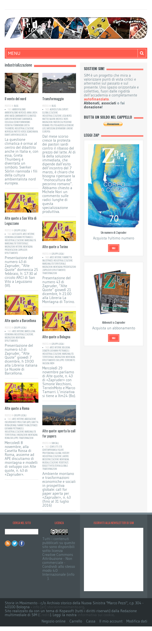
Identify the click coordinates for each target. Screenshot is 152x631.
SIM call (55, 443)
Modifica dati (136, 621)
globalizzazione (50, 112)
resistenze (63, 462)
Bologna (66, 347)
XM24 (52, 363)
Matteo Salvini (48, 118)
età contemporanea (52, 448)
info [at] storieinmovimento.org (58, 607)
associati (108, 103)
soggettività (48, 465)
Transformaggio (53, 98)
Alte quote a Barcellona (20, 320)
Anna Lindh (32, 112)
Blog (16, 105)
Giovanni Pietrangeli (23, 237)
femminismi (18, 125)
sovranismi (61, 128)
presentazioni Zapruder (16, 249)
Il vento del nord (15, 98)
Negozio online (54, 621)
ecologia (9, 122)
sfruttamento (11, 252)
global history (62, 453)
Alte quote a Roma (17, 408)
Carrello (75, 621)
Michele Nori (62, 118)
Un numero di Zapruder (113, 232)
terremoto (70, 360)
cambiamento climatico (25, 115)
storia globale (61, 465)
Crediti (44, 615)
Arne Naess (9, 115)
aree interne (28, 233)
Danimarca (27, 118)
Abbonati (91, 103)
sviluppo (60, 360)
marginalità (30, 240)
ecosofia (8, 125)
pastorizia (58, 122)
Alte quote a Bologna (56, 336)
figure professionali (53, 451)
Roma (7, 437)
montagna (27, 246)
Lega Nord (67, 115)
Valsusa (45, 363)
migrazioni (47, 122)
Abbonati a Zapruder (113, 322)
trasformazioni (49, 273)
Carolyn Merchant (13, 118)
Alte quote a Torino (55, 246)
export (65, 109)
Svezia (24, 134)
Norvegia (9, 131)
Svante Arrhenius (13, 134)
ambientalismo (19, 109)
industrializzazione (24, 128)
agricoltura (55, 109)
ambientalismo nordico (15, 112)
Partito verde (20, 131)
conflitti (54, 446)
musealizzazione (50, 462)
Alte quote (17, 233)
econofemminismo (21, 122)
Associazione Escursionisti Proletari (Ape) (20, 420)
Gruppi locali (20, 230)
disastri (46, 350)
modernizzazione (50, 459)
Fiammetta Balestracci (27, 425)
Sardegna (51, 128)
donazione (93, 107)
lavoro (65, 456)
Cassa (90, 621)
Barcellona (30, 331)
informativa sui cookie (96, 615)
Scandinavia (32, 131)
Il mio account (111, 621)
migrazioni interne (14, 246)
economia (9, 237)
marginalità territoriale (16, 243)
